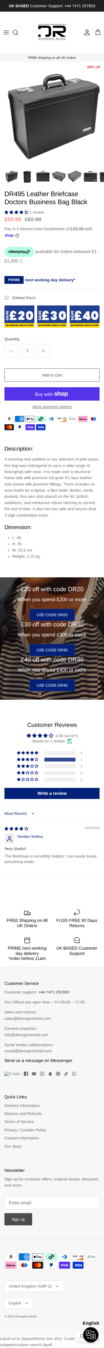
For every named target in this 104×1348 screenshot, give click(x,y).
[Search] (18, 32)
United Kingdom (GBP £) (30, 1286)
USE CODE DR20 (52, 615)
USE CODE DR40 (52, 685)
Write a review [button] (52, 793)
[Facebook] (26, 1074)
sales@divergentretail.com (27, 1018)
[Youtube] (34, 1074)
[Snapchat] (50, 1074)
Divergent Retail (25, 1316)
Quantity (12, 339)
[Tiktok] (66, 1074)
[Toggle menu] (6, 32)
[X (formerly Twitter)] (12, 1074)
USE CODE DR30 (52, 650)
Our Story (12, 1146)
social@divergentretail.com (28, 1051)
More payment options (52, 406)
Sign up (18, 1219)
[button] (16, 212)
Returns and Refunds (23, 1113)
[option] (52, 114)
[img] (16, 828)
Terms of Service (19, 1121)
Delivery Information (22, 1105)
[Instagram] (42, 1074)
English (15, 1303)
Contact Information (21, 1138)
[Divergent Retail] (52, 32)
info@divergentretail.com (26, 1035)
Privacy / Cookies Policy (25, 1130)
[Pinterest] (58, 1074)
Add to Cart (52, 375)
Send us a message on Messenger (38, 1060)
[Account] (86, 32)
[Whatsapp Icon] (74, 1074)
